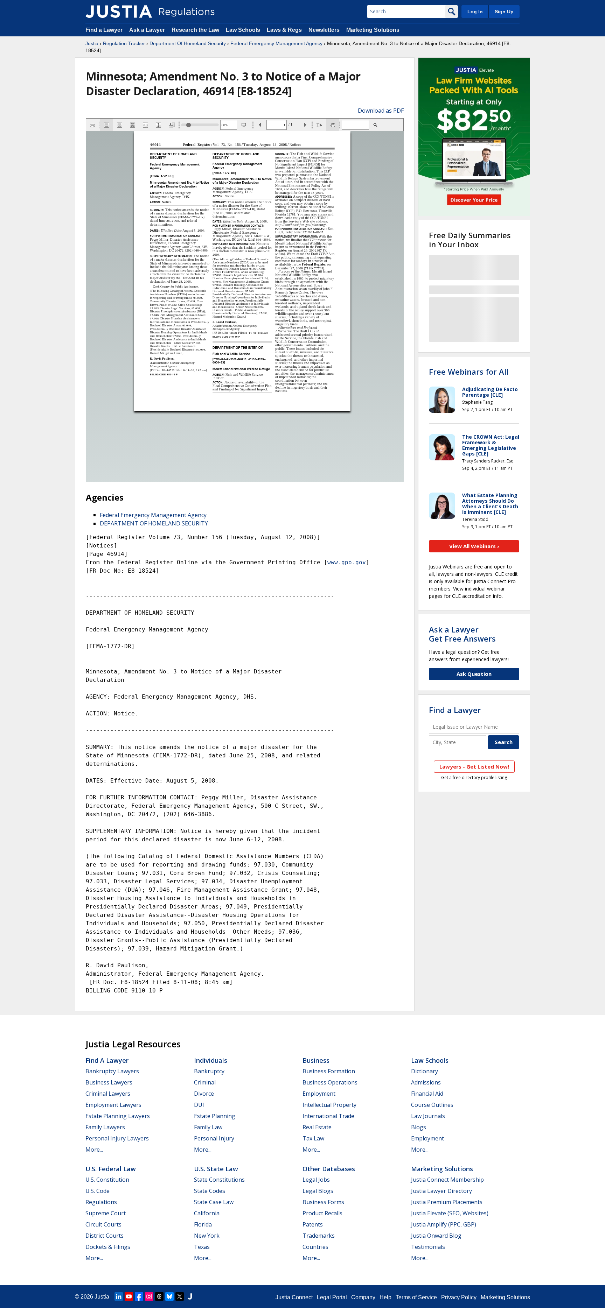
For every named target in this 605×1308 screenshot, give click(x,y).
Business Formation (328, 1071)
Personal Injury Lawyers (117, 1138)
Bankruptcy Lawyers (112, 1071)
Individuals (210, 1060)
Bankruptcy (209, 1071)
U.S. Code (97, 1191)
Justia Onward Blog (436, 1235)
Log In (475, 11)
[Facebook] (139, 1296)
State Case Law (214, 1202)
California (207, 1213)
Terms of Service (416, 1297)
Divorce (204, 1093)
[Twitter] (179, 1296)
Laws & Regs (284, 30)
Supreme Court (105, 1213)
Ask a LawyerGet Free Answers (462, 634)
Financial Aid (427, 1093)
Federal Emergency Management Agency (276, 43)
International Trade (328, 1116)
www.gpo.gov (346, 562)
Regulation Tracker (124, 43)
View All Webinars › (474, 546)
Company (363, 1297)
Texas (202, 1247)
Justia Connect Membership (447, 1179)
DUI (199, 1105)
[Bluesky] (169, 1296)
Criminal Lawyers (107, 1093)
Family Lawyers (105, 1127)
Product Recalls (322, 1213)
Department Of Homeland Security (187, 43)
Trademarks (318, 1235)
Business (315, 1060)
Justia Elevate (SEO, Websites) (449, 1213)
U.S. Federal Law (110, 1169)
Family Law (208, 1127)
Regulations (101, 1202)
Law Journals (428, 1116)
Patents (312, 1224)
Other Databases (328, 1169)
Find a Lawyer (104, 30)
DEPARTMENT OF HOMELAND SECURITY (154, 523)
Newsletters (324, 30)
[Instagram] (149, 1296)
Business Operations (329, 1082)
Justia (91, 43)
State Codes (209, 1191)
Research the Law (195, 30)
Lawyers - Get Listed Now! (474, 766)
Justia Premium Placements (446, 1202)
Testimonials (428, 1247)
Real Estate (317, 1127)
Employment (318, 1093)
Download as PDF (381, 110)
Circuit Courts (103, 1224)
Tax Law (313, 1138)
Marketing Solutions (372, 30)
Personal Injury (214, 1138)
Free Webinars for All (468, 371)
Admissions (426, 1082)
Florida (203, 1224)
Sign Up (504, 11)
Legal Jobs (316, 1179)
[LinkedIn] (118, 1296)
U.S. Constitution (107, 1179)
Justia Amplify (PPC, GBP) (443, 1224)
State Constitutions (219, 1179)
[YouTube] (129, 1296)
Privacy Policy (459, 1297)
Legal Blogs (317, 1191)
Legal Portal (332, 1297)
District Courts (104, 1235)
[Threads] (159, 1296)
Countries (315, 1247)
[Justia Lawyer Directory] (190, 1296)
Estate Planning (214, 1116)
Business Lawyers (108, 1082)
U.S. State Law (216, 1169)
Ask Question (474, 673)
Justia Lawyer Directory (441, 1191)
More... (94, 1149)
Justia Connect (294, 1297)
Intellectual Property (329, 1105)
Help (385, 1297)
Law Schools (243, 30)
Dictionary (424, 1071)
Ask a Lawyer (147, 30)
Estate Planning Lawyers (117, 1116)
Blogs (418, 1127)
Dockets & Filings (107, 1247)
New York (207, 1235)
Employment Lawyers (113, 1105)
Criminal (205, 1082)
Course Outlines (432, 1105)
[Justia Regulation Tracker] (118, 11)
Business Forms (323, 1202)
